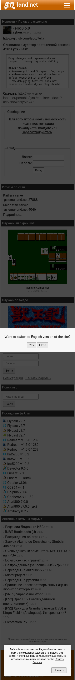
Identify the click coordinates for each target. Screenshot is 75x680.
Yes (31, 345)
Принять (59, 670)
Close (42, 345)
